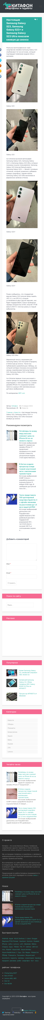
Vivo (3, 949)
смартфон (26, 961)
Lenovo (10, 752)
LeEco (10, 944)
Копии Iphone (12, 732)
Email (8, 573)
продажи (5, 961)
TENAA (16, 947)
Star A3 (7, 981)
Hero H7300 (8, 976)
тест (32, 961)
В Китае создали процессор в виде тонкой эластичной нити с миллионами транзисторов (27, 469)
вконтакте (6, 958)
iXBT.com (21, 393)
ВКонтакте (29, 1012)
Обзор (4, 955)
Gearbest (22, 941)
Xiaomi (10, 736)
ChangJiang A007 (10, 973)
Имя (8, 564)
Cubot (28, 938)
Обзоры (10, 724)
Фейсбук (17, 1012)
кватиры (21, 958)
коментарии (29, 958)
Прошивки (21, 955)
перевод (38, 958)
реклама (13, 961)
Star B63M (8, 983)
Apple (11, 938)
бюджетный (30, 955)
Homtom (30, 941)
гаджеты (13, 958)
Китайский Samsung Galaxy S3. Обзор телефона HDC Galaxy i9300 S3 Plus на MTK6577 (27, 684)
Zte (23, 952)
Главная (9, 412)
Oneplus (5, 947)
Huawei (10, 744)
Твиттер (7, 1012)
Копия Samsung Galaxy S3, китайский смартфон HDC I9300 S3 (28, 673)
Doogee (34, 938)
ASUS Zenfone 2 (20, 938)
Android (5, 938)
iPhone (4, 944)
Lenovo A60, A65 (10, 978)
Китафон (15, 406)
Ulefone (28, 947)
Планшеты (11, 728)
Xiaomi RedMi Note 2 (9, 952)
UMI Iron (35, 947)
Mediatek (27, 944)
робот (19, 961)
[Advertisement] (22, 638)
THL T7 (22, 947)
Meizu (10, 740)
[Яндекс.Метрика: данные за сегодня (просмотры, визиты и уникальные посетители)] (29, 1010)
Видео (28, 952)
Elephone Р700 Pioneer (10, 941)
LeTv (21, 944)
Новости (25, 408)
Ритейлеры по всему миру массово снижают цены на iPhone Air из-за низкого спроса (28, 436)
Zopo (19, 952)
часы (37, 961)
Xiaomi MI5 (16, 949)
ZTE (9, 748)
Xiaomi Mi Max (26, 949)
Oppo (11, 947)
